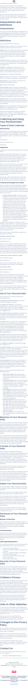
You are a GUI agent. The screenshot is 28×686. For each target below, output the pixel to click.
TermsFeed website (5, 229)
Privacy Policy (14, 684)
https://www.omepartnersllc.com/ (8, 109)
